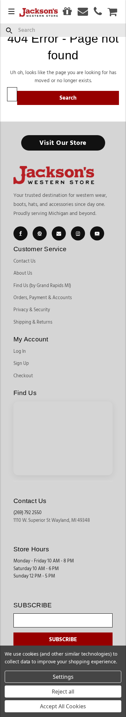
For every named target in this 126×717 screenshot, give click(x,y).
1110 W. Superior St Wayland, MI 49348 (51, 520)
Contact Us (24, 261)
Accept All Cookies (63, 706)
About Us (22, 273)
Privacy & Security (31, 310)
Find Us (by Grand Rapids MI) (42, 285)
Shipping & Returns (32, 322)
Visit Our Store (63, 143)
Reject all (63, 691)
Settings (63, 676)
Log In (19, 351)
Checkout (23, 376)
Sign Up (21, 363)
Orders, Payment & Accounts (42, 297)
